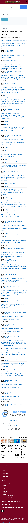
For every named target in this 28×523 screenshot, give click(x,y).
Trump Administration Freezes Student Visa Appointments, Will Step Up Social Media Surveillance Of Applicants (13, 128)
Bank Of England (18, 221)
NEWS (9, 50)
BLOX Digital (21, 519)
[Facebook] (12, 429)
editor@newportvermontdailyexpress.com (15, 507)
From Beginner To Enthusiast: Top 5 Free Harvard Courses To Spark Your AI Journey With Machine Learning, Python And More (12, 254)
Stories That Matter (8, 312)
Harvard (5, 149)
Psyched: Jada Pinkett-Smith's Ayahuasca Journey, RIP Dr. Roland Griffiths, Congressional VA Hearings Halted (12, 386)
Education (12, 95)
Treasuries (5, 28)
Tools (4, 23)
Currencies (13, 26)
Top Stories (6, 300)
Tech (5, 51)
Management (6, 60)
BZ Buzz (15, 274)
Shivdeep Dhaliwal (17, 210)
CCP (6, 82)
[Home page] (12, 2)
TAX (9, 170)
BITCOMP (10, 220)
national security (13, 71)
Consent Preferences (6, 522)
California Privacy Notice (13, 518)
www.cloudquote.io (14, 420)
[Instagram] (19, 429)
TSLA (9, 403)
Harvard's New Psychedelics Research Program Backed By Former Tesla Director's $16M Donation (13, 398)
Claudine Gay (7, 380)
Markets (4, 19)
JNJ (7, 392)
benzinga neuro (7, 109)
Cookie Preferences (21, 518)
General (16, 235)
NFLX (6, 403)
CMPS (9, 391)
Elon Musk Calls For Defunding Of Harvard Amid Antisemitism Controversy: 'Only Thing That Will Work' (13, 364)
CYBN (12, 391)
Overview (4, 26)
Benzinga (11, 51)
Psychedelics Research (17, 404)
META (6, 50)
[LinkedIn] (15, 429)
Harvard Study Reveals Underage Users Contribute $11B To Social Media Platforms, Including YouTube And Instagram (13, 330)
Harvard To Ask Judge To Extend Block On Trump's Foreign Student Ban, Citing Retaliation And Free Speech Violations (12, 66)
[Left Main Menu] (2, 2)
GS (14, 220)
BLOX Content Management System (11, 519)
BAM (6, 220)
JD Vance (6, 235)
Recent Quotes (5, 11)
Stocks (11, 19)
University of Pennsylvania (15, 348)
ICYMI (17, 60)
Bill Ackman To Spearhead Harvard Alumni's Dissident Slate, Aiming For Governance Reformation (13, 305)
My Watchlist (15, 11)
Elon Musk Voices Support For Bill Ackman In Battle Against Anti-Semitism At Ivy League (13, 353)
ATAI (6, 391)
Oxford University (10, 221)
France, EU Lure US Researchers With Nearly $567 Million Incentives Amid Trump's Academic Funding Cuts (13, 154)
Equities (5, 171)
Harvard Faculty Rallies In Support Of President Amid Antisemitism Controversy (12, 374)
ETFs (18, 19)
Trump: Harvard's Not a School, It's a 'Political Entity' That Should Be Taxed (13, 166)
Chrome (13, 185)
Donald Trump (7, 135)
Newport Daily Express (10, 517)
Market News (13, 60)
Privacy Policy (6, 518)
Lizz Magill (15, 359)
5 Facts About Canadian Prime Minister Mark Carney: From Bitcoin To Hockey (13, 215)
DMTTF (15, 391)
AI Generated (7, 348)
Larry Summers (19, 300)
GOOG (6, 134)
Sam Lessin (12, 286)
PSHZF (6, 357)
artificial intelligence (15, 260)
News (8, 26)
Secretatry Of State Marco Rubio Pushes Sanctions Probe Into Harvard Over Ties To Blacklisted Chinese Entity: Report (13, 77)
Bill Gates (6, 274)
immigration (19, 135)
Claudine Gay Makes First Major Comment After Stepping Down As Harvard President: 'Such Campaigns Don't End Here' (13, 318)
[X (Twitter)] (8, 429)
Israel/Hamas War (16, 248)
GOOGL (10, 134)
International (18, 26)
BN (13, 220)
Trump (14, 149)
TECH (12, 50)
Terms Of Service (16, 425)
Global (10, 123)
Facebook (17, 286)
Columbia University (19, 95)
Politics (19, 71)
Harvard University (8, 248)
